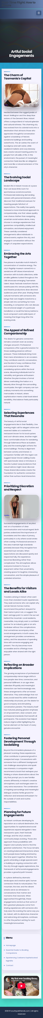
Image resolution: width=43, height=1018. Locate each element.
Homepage (11, 945)
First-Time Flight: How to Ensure (18, 4)
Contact (9, 965)
